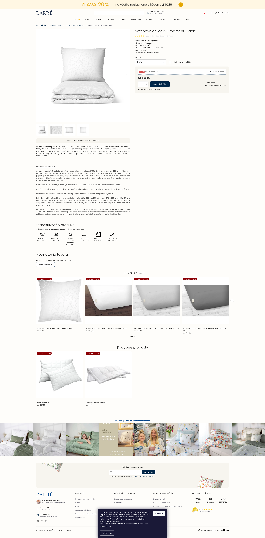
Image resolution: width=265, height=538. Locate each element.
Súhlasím (159, 513)
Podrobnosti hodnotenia (164, 36)
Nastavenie (107, 533)
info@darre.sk (45, 514)
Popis (69, 141)
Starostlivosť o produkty (123, 499)
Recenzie (96, 141)
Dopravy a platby (159, 499)
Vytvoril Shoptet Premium (210, 530)
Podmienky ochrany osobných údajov (167, 506)
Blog (77, 506)
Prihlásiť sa (148, 472)
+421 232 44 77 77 (157, 12)
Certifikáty (118, 503)
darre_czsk (42, 521)
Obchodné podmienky (161, 503)
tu (109, 526)
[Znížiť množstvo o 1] (139, 84)
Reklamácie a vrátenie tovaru (86, 514)
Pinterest (46, 521)
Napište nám (80, 517)
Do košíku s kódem (217, 72)
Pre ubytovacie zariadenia (85, 499)
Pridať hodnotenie (45, 264)
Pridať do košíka (159, 84)
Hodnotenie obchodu (83, 510)
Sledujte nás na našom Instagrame (134, 421)
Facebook (37, 521)
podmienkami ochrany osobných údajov (142, 477)
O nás (77, 503)
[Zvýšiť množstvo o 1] (147, 84)
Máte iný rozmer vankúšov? (182, 62)
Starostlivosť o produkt (82, 141)
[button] (127, 75)
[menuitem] (77, 19)
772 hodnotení (204, 512)
